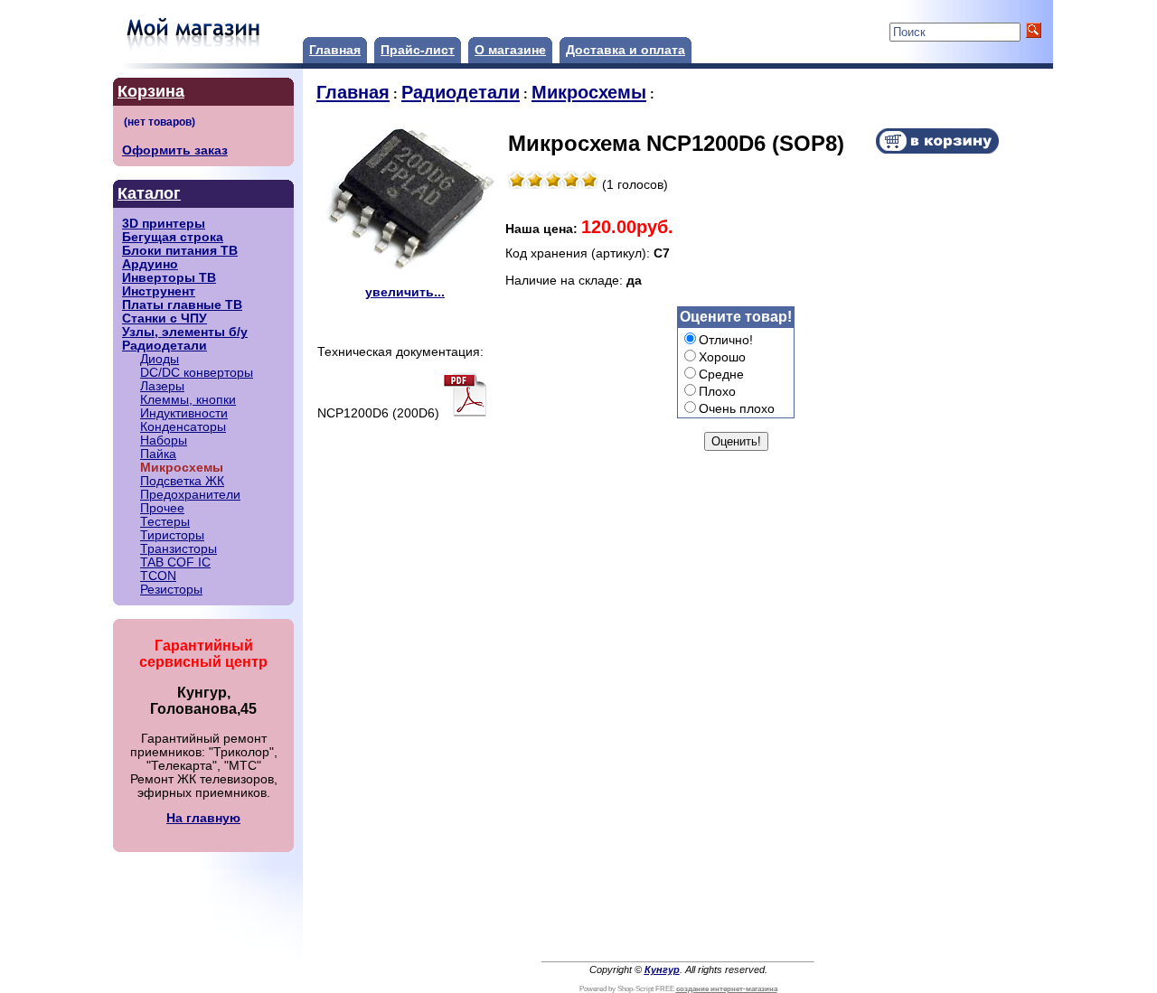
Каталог (149, 193)
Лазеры (162, 386)
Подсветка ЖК (182, 481)
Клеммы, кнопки (188, 400)
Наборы (163, 440)
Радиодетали (164, 345)
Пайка (158, 454)
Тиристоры (172, 535)
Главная (335, 50)
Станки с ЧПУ (164, 318)
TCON (158, 576)
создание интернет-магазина (726, 989)
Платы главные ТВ (182, 305)
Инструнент (158, 291)
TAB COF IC (175, 562)
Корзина (151, 91)
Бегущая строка (172, 237)
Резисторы (171, 589)
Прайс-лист (418, 50)
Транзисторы (178, 549)
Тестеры (165, 522)
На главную (203, 818)
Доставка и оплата (625, 50)
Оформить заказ (175, 150)
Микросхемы (588, 92)
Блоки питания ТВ (180, 251)
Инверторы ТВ (169, 278)
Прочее (162, 508)
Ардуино (150, 264)
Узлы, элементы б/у (185, 332)
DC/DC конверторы (196, 372)
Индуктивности (184, 413)
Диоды (159, 359)
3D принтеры (163, 223)
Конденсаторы (183, 427)
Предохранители (190, 494)
